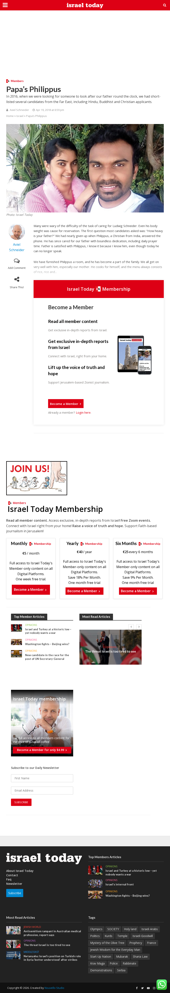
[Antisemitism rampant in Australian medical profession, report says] (13, 930)
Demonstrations (101, 970)
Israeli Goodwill (142, 936)
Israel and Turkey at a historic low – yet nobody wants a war (48, 631)
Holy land (130, 929)
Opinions (31, 625)
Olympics (96, 929)
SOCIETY (113, 929)
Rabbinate (129, 963)
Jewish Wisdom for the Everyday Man (115, 950)
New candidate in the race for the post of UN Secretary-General (47, 656)
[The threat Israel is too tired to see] (13, 944)
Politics (95, 936)
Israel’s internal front (120, 884)
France (151, 943)
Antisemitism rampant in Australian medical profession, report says (52, 933)
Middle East (31, 952)
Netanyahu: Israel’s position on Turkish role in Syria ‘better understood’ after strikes (52, 958)
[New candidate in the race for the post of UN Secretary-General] (16, 653)
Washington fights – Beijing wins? (47, 644)
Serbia (121, 970)
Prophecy (135, 943)
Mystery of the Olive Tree (107, 943)
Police (114, 963)
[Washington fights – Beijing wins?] (16, 642)
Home (10, 116)
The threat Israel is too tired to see (110, 651)
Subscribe (14, 893)
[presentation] (131, 627)
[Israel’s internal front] (95, 883)
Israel (19, 116)
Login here (83, 412)
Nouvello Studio (54, 988)
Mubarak (122, 956)
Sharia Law (140, 956)
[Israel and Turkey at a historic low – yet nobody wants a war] (16, 627)
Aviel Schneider (19, 110)
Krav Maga (97, 963)
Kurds (108, 936)
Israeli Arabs (149, 929)
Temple (122, 936)
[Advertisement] (85, 48)
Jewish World (32, 927)
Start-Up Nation (100, 956)
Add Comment (17, 268)
